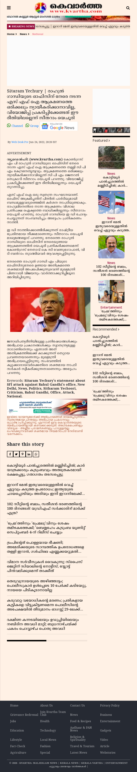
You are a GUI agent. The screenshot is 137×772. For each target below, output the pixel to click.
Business (106, 715)
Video (104, 740)
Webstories (107, 753)
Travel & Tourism (82, 746)
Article (104, 746)
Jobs (13, 721)
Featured (100, 140)
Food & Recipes (80, 721)
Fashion (45, 746)
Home (10, 34)
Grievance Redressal (24, 715)
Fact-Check (17, 746)
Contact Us (77, 706)
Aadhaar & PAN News (81, 729)
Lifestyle (16, 740)
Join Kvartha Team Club (53, 713)
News (23, 34)
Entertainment (110, 721)
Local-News (48, 740)
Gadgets (105, 731)
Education (17, 731)
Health (44, 721)
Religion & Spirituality (78, 738)
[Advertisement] (68, 61)
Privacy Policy (110, 706)
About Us (46, 706)
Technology (48, 731)
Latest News (78, 753)
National (37, 34)
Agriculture (18, 753)
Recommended (105, 329)
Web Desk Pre (20, 142)
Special (45, 753)
